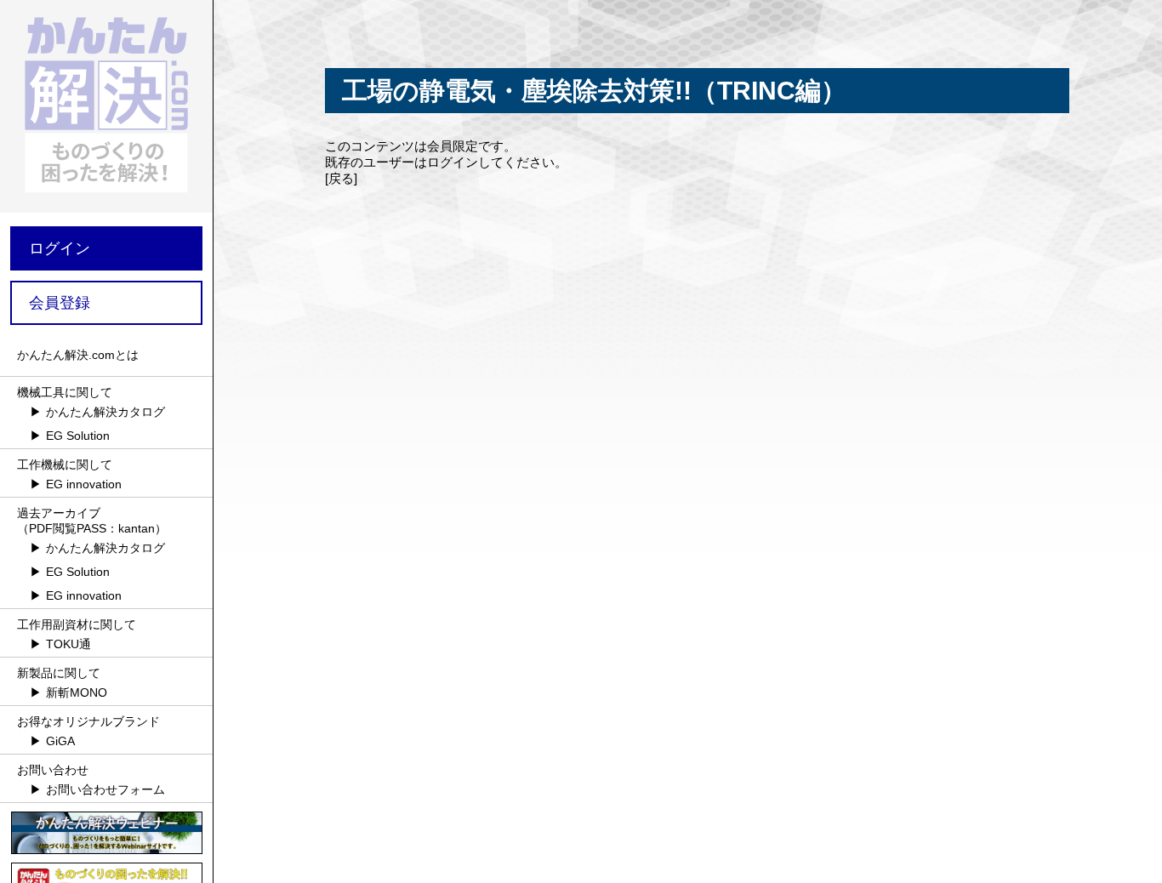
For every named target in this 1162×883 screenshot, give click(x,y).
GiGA (60, 741)
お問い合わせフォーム (105, 789)
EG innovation (84, 484)
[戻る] (341, 178)
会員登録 (59, 302)
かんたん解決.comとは (78, 355)
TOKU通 (68, 644)
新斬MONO (76, 692)
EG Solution (78, 435)
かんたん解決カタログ (105, 412)
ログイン (59, 248)
